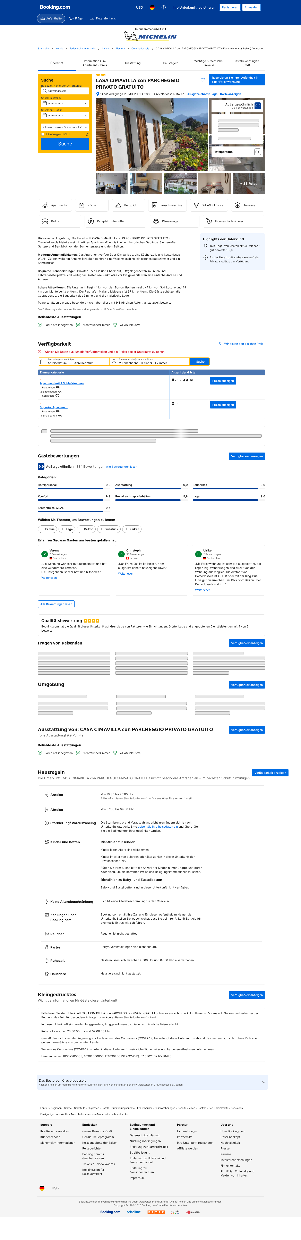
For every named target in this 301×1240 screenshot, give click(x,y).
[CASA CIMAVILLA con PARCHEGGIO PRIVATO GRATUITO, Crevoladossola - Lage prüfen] (98, 94)
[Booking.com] (55, 7)
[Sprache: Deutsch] (152, 7)
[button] (65, 127)
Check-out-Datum (51, 109)
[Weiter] (260, 136)
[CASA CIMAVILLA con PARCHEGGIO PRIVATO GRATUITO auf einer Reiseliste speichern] (203, 80)
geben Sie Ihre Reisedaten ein (158, 907)
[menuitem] (51, 18)
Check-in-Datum (51, 97)
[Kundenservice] (164, 7)
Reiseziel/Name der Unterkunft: (61, 85)
